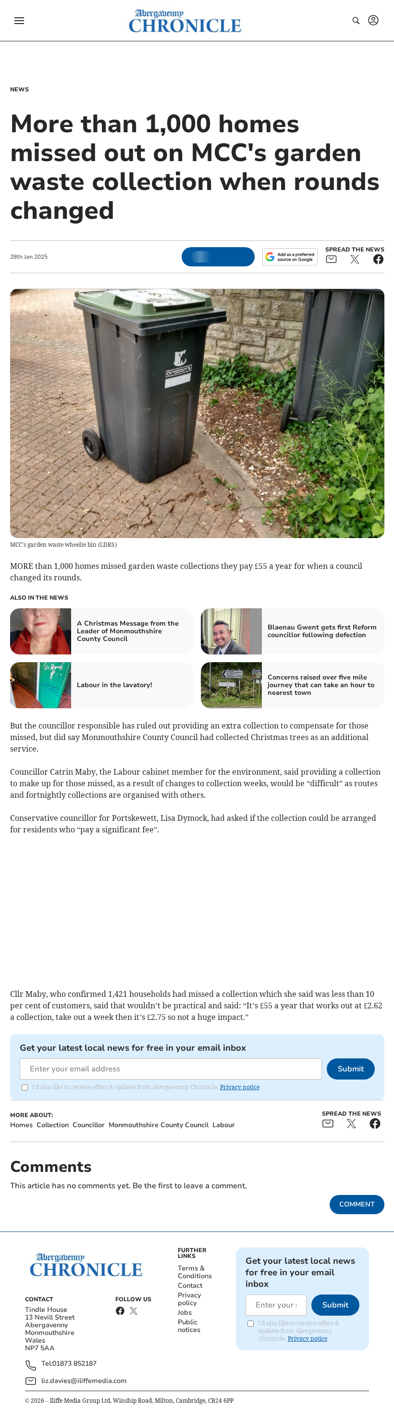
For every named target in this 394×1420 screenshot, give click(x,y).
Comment (357, 1204)
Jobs (185, 1312)
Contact (190, 1285)
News (19, 89)
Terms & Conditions (195, 1272)
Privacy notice (239, 1087)
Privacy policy (189, 1299)
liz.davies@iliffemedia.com (84, 1380)
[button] (19, 20)
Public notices (189, 1326)
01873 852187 (74, 1364)
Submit (351, 1069)
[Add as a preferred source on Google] (289, 256)
